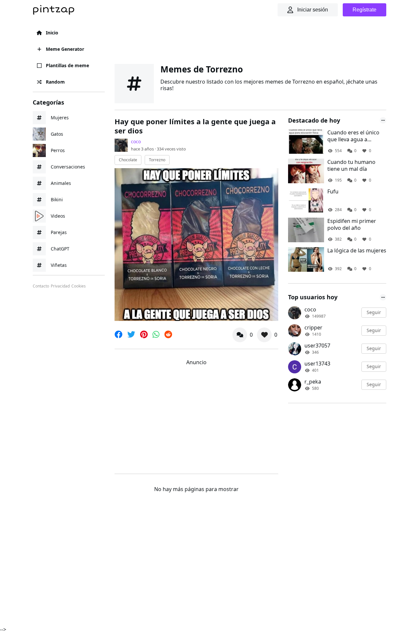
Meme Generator (65, 49)
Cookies (78, 286)
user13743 (317, 363)
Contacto (41, 286)
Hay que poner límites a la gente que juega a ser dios (195, 126)
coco (136, 141)
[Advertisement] (250, 41)
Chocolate (128, 160)
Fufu (332, 191)
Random (55, 82)
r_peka (312, 381)
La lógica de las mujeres (356, 250)
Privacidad (60, 286)
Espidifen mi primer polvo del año (351, 224)
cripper (313, 327)
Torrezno (157, 160)
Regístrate (364, 9)
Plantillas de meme (67, 65)
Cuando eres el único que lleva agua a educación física (353, 136)
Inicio (52, 33)
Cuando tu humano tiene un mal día (351, 165)
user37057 (317, 345)
